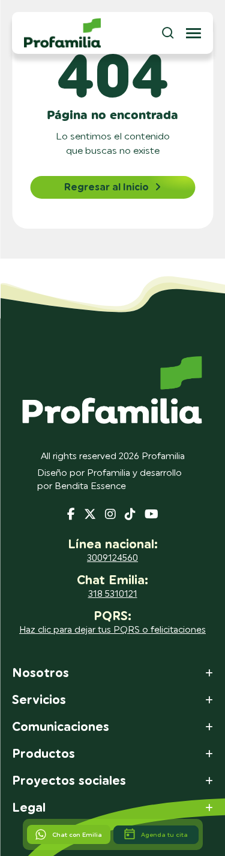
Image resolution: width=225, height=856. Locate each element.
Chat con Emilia (77, 835)
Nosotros (40, 673)
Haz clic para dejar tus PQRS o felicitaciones (112, 630)
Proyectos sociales (69, 781)
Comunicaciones (60, 727)
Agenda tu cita (164, 835)
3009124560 (112, 558)
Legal (29, 808)
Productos (43, 754)
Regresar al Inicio (106, 187)
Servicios (39, 700)
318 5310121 (112, 594)
